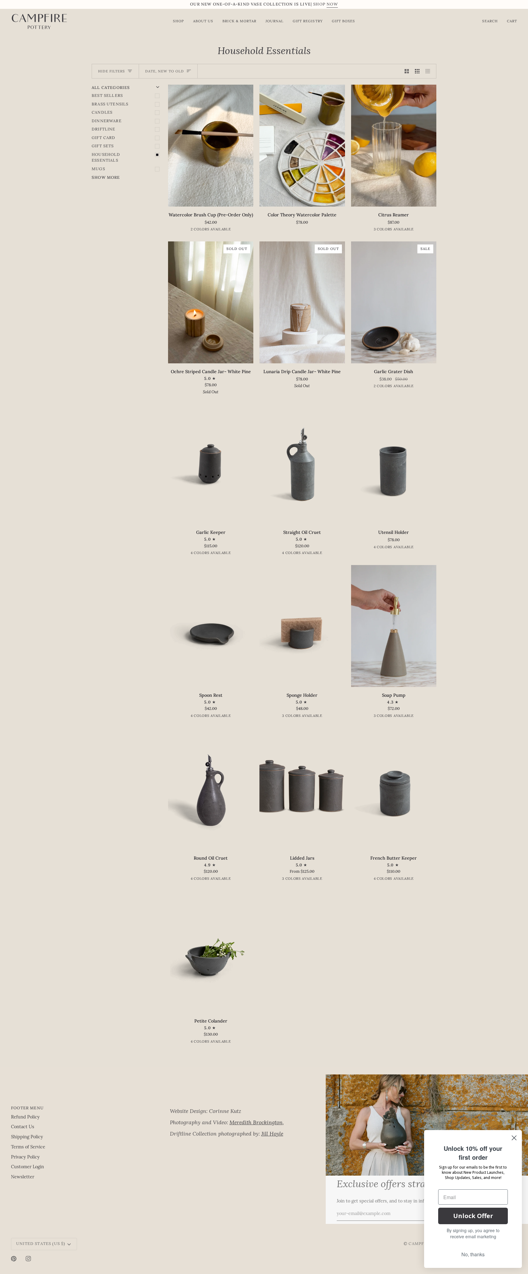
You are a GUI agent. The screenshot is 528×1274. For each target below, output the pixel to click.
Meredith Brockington (256, 1122)
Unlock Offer (473, 1216)
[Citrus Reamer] (393, 146)
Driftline (104, 129)
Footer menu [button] (27, 1108)
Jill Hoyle (272, 1134)
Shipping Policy (27, 1137)
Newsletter (22, 1177)
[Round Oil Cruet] (210, 789)
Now (332, 4)
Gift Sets (103, 146)
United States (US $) (40, 1244)
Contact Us (22, 1127)
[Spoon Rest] (210, 626)
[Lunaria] (215, 230)
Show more (106, 177)
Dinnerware (107, 121)
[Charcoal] (403, 230)
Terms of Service (28, 1147)
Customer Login (27, 1167)
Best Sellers (107, 96)
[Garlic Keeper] (210, 463)
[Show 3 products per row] (417, 71)
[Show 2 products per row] (407, 71)
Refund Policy (25, 1117)
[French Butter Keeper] (393, 789)
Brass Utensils (110, 104)
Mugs (98, 169)
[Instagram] (28, 1258)
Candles (102, 113)
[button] (246, 1106)
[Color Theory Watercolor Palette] (302, 146)
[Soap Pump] (393, 626)
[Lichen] (383, 717)
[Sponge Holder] (302, 626)
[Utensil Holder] (393, 463)
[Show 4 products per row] (429, 71)
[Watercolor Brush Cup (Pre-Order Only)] (210, 146)
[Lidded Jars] (302, 789)
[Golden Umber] (215, 554)
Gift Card (104, 138)
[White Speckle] (398, 387)
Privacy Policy (25, 1157)
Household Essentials (106, 158)
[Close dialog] (514, 1138)
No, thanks (473, 1254)
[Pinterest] (13, 1258)
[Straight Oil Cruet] (302, 463)
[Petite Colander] (210, 952)
